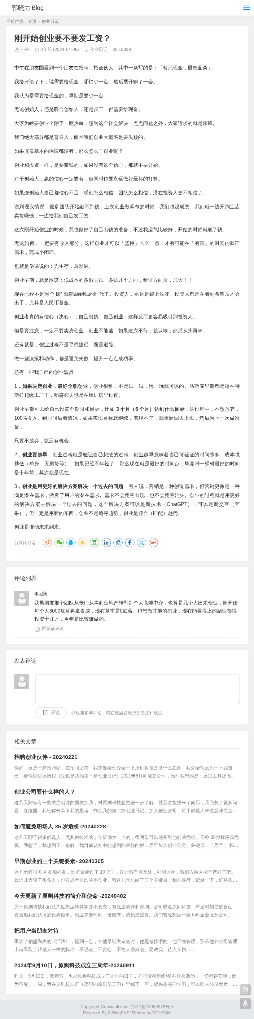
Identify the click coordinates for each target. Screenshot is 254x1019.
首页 (32, 21)
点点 (118, 542)
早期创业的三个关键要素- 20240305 (59, 861)
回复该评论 (53, 628)
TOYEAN (161, 1012)
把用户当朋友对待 (36, 931)
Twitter (141, 542)
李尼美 (40, 593)
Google (153, 542)
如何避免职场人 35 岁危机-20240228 (60, 826)
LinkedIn (106, 542)
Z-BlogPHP (118, 1012)
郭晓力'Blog (28, 7)
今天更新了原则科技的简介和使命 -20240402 (70, 896)
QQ (71, 542)
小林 (25, 49)
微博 (47, 542)
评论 (55, 712)
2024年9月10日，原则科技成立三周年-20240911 (74, 965)
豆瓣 (94, 542)
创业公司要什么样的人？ (45, 792)
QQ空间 (82, 542)
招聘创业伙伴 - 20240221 (45, 757)
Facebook (129, 542)
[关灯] (245, 989)
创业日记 (50, 21)
